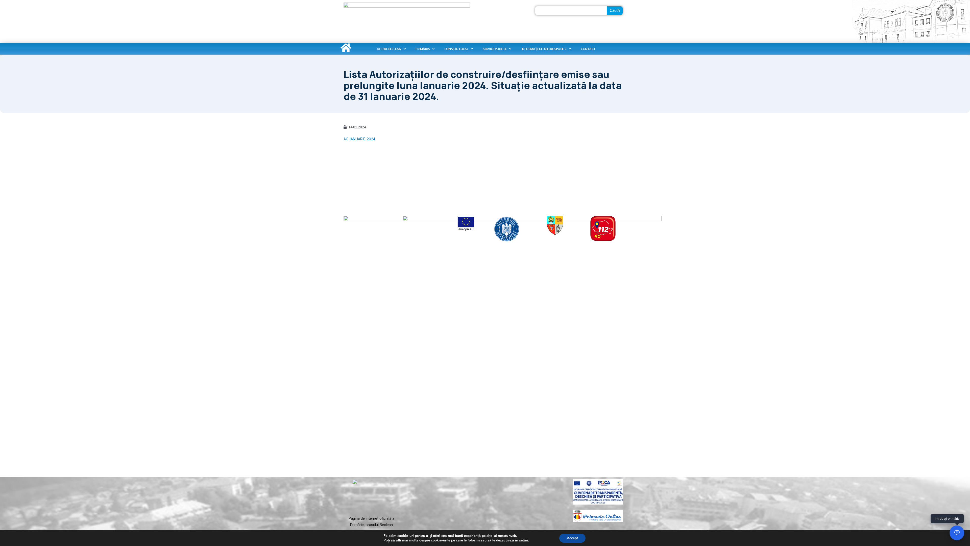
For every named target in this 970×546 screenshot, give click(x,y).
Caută (615, 10)
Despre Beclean (389, 49)
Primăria (423, 49)
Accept (572, 538)
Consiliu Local (456, 49)
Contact (588, 49)
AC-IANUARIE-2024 (359, 139)
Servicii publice (495, 49)
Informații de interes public (543, 49)
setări (523, 540)
